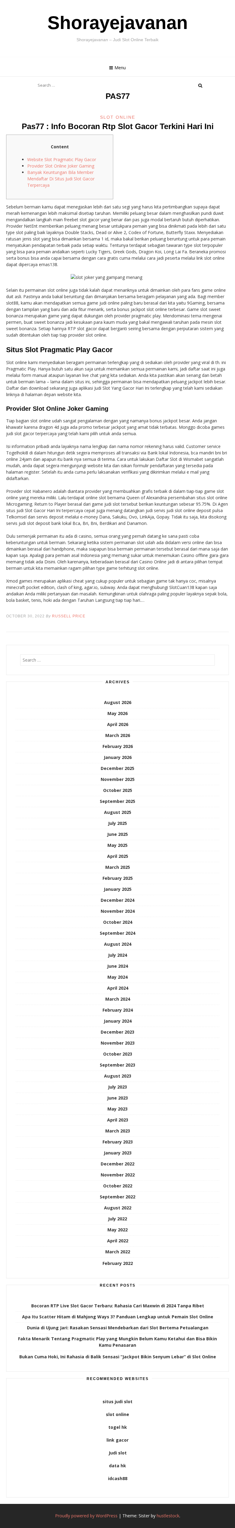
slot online (117, 1414)
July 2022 (117, 1219)
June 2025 (117, 834)
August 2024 (117, 944)
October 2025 (117, 790)
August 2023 (117, 1076)
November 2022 (118, 1175)
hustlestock (168, 1516)
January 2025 (118, 889)
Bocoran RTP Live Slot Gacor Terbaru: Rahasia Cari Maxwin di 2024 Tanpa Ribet (117, 1306)
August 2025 (117, 812)
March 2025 (117, 867)
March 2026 (117, 735)
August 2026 (117, 702)
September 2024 (117, 933)
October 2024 (117, 922)
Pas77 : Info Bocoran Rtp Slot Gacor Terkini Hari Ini (118, 126)
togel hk (117, 1427)
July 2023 (117, 1087)
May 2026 (117, 713)
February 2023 (118, 1142)
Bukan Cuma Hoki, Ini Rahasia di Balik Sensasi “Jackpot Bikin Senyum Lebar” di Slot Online (117, 1357)
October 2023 (117, 1054)
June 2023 (117, 1098)
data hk (117, 1465)
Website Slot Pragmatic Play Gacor (61, 159)
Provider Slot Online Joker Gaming (60, 166)
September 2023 (117, 1065)
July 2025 (117, 823)
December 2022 (117, 1164)
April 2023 (117, 1120)
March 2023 (117, 1131)
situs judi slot (117, 1401)
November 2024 (118, 911)
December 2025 (117, 768)
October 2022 (117, 1186)
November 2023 (118, 1043)
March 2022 (117, 1252)
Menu (120, 67)
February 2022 (118, 1263)
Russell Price (68, 616)
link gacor (117, 1440)
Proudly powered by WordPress (86, 1516)
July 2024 (117, 955)
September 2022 (117, 1197)
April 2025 (117, 856)
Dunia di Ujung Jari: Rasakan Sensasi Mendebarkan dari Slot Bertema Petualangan (117, 1328)
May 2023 (117, 1109)
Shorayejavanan (117, 23)
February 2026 (118, 746)
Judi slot (118, 1453)
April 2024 (117, 988)
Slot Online (117, 117)
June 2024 (117, 966)
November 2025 (118, 779)
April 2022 (117, 1241)
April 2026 (117, 724)
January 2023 (118, 1153)
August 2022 (117, 1208)
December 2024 (117, 900)
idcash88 (117, 1478)
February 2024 (118, 1010)
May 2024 (117, 977)
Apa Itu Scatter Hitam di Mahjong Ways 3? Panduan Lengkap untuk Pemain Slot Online (117, 1317)
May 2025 (117, 845)
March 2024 (117, 999)
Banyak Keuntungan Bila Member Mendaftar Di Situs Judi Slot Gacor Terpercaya (61, 178)
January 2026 (118, 757)
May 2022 (117, 1230)
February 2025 (118, 878)
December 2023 (117, 1032)
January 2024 (118, 1021)
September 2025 (117, 801)
